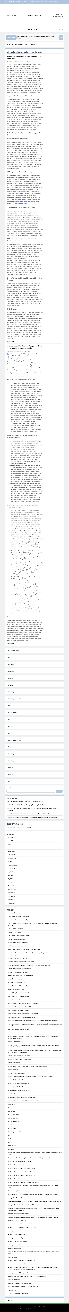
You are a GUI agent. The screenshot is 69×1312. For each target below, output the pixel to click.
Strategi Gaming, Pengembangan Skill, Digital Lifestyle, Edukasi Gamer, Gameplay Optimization (34, 1201)
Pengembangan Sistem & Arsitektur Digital (19, 1083)
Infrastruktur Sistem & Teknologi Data (18, 986)
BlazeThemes (31, 1308)
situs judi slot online (13, 1118)
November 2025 (12, 858)
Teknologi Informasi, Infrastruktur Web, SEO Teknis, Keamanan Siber (27, 1276)
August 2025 (11, 868)
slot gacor (10, 657)
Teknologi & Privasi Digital (15, 1245)
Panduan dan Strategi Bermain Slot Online (19, 1059)
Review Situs (11, 1104)
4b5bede (10, 61)
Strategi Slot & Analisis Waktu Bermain (18, 1213)
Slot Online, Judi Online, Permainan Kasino (19, 1161)
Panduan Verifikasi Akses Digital (17, 1080)
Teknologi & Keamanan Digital (16, 1238)
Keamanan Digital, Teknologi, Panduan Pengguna (21, 1017)
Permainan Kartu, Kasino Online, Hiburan (19, 1090)
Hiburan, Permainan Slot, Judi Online (18, 972)
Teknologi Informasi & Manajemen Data (19, 1273)
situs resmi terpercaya (14, 1121)
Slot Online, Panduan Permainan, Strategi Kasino (21, 1168)
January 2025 (11, 892)
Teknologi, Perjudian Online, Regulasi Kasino (20, 1283)
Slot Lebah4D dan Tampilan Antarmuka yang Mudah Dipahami (25, 801)
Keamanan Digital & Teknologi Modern (18, 1010)
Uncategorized (12, 1290)
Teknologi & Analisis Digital (15, 1224)
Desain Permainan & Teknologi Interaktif (19, 935)
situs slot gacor (12, 692)
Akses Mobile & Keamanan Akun (17, 913)
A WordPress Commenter (15, 827)
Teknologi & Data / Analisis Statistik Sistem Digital (22, 1227)
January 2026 (11, 851)
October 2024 (11, 903)
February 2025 (11, 889)
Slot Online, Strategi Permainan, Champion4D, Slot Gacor (23, 1182)
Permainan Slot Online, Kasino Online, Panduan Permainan (24, 1101)
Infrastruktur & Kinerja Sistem (16, 979)
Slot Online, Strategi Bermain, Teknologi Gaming (21, 1175)
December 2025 (12, 854)
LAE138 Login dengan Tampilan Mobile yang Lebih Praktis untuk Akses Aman (41, 2)
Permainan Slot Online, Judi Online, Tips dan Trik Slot (22, 1097)
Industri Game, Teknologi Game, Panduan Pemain (21, 975)
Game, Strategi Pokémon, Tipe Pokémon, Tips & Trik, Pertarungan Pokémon (29, 965)
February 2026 (11, 848)
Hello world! (28, 827)
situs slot (10, 1125)
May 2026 (10, 837)
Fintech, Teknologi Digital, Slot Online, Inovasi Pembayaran (24, 949)
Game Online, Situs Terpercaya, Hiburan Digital (21, 962)
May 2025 (10, 879)
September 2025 (12, 865)
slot (9, 706)
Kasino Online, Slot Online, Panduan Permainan (21, 993)
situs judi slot (11, 1111)
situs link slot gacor (13, 650)
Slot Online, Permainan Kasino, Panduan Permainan (22, 1172)
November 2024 (12, 899)
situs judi (10, 1107)
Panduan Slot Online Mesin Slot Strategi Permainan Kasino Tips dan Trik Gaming (30, 1076)
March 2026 (11, 844)
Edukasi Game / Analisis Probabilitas (18, 942)
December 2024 (12, 896)
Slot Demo (11, 1139)
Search (8, 788)
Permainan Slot (12, 1094)
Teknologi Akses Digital (14, 1248)
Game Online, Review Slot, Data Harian (18, 958)
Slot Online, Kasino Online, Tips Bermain (19, 1165)
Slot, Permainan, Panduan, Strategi (17, 1191)
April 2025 (10, 882)
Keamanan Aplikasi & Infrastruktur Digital (19, 1007)
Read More (10, 341)
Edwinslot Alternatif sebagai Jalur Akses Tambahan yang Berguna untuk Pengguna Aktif (32, 817)
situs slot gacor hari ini (14, 699)
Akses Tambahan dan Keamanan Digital (19, 920)
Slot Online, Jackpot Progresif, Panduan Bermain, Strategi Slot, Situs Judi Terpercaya (31, 1158)
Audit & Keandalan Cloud (14, 932)
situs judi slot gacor (13, 1114)
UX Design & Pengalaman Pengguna (18, 1293)
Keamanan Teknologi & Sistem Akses (18, 1029)
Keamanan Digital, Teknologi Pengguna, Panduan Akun (23, 1013)
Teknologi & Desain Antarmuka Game (18, 1231)
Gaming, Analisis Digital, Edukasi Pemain (19, 968)
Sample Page (32, 30)
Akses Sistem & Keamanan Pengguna (18, 916)
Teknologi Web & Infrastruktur (16, 1280)
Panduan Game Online (14, 1062)
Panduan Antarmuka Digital (15, 1041)
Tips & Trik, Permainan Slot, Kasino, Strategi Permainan (23, 1286)
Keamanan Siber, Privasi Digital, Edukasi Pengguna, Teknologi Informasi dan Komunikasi (32, 1020)
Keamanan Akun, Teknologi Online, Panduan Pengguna (23, 1003)
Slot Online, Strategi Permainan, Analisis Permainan (22, 1179)
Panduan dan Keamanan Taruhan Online (19, 1056)
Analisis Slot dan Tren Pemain (16, 929)
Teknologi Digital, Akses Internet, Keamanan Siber (22, 1260)
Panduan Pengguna (13, 1069)
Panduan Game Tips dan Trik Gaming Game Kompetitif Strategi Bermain (28, 1066)
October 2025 (11, 861)
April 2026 (10, 841)
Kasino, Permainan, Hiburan (15, 1000)
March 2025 (11, 886)
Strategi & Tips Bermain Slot (15, 1198)
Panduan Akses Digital (14, 1033)
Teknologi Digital (12, 1257)
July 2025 (10, 872)
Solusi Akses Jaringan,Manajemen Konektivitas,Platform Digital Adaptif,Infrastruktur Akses (33, 1194)
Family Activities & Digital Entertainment (19, 946)
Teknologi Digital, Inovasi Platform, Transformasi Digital (23, 1264)
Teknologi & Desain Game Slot (16, 1234)
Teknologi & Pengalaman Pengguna (17, 1241)
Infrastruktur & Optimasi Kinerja (16, 982)
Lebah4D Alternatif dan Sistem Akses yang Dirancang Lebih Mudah (25, 36)
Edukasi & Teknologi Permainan (16, 939)
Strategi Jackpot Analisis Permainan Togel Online (21, 1205)
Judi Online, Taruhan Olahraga (16, 989)
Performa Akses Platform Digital (17, 1087)
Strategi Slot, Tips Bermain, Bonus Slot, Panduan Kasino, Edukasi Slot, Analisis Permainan (33, 1217)
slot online (11, 664)
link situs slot (11, 671)
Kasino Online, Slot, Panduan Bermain (18, 996)
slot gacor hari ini (13, 1145)
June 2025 (10, 875)
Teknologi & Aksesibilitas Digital (17, 1220)
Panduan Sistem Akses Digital (16, 1073)
